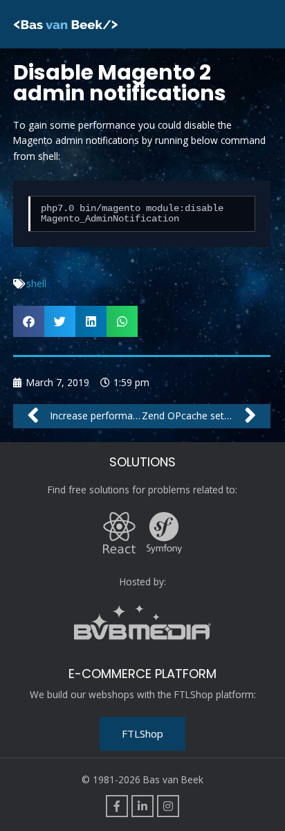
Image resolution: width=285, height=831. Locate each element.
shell (36, 283)
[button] (28, 321)
